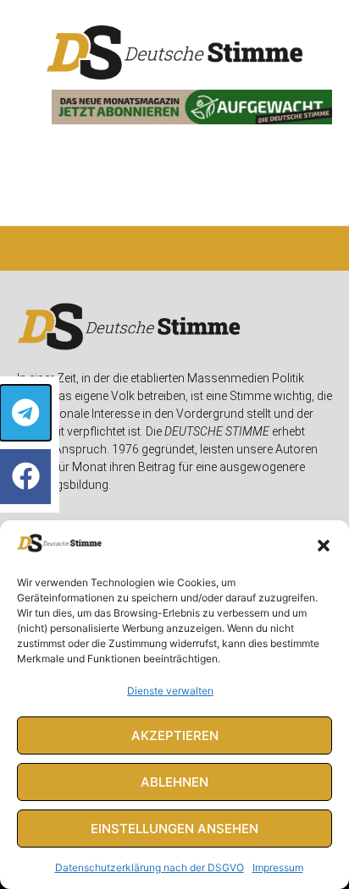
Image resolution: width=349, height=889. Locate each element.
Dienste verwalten (170, 690)
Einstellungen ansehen (174, 828)
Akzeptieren (175, 735)
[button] (323, 545)
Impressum (277, 867)
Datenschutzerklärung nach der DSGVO (149, 867)
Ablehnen (174, 782)
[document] (174, 444)
